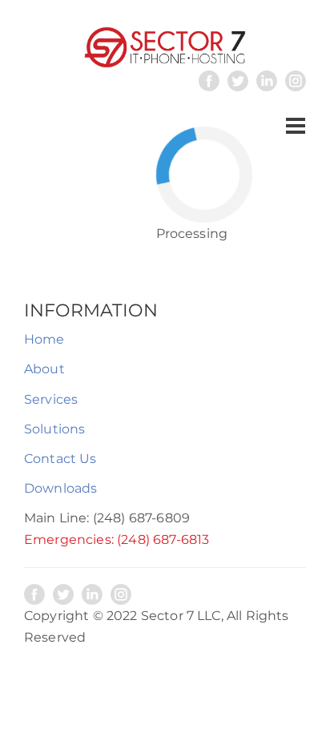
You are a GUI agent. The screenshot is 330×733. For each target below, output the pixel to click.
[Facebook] (209, 80)
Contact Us (60, 458)
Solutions (54, 429)
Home (44, 339)
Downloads (60, 488)
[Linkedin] (266, 80)
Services (51, 399)
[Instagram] (295, 80)
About (44, 369)
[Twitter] (237, 80)
